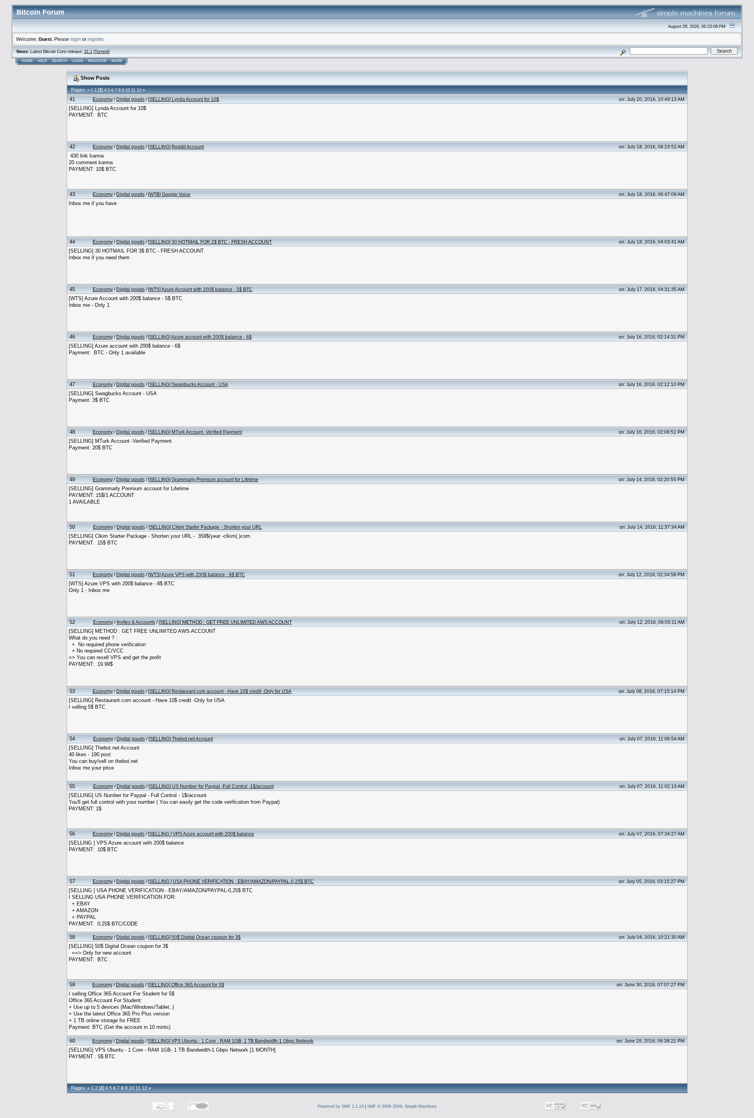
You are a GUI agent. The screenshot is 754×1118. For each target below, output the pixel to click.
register (95, 39)
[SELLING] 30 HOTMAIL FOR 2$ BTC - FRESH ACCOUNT (210, 241)
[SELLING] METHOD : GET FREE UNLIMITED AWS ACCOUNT (225, 622)
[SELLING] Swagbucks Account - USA (188, 384)
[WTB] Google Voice (169, 194)
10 (127, 90)
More (117, 61)
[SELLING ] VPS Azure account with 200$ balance (201, 833)
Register (97, 61)
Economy (103, 99)
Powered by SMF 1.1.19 (341, 1106)
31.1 (88, 51)
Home (27, 61)
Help (42, 61)
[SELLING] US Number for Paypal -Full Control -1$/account (211, 786)
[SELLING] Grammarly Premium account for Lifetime (203, 479)
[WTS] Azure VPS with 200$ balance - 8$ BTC (196, 574)
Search (59, 61)
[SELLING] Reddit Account (176, 146)
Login (77, 61)
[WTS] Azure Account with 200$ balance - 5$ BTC (200, 289)
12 (139, 90)
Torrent (101, 51)
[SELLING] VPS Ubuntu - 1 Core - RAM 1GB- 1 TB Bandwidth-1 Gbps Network (230, 1040)
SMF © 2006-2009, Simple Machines (402, 1106)
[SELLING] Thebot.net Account (180, 738)
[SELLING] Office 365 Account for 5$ (186, 984)
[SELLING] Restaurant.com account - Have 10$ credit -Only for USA (219, 691)
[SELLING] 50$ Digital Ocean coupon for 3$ (194, 937)
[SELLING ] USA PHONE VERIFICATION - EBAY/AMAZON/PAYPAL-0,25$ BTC (231, 881)
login (75, 39)
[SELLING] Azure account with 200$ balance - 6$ (200, 336)
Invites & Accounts (136, 622)
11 (133, 90)
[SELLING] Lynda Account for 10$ (183, 99)
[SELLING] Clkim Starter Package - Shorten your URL (205, 527)
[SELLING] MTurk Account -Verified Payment (195, 431)
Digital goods (130, 99)
